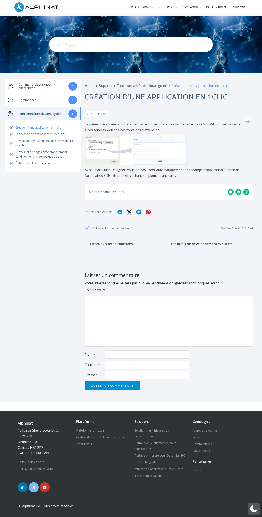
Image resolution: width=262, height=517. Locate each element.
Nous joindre (201, 451)
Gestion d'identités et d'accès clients (100, 437)
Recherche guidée (146, 462)
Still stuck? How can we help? (112, 228)
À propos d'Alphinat (206, 430)
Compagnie (190, 7)
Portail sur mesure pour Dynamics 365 (159, 455)
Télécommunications (148, 476)
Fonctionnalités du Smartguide (142, 85)
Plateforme (140, 7)
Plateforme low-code (90, 430)
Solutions (166, 7)
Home (89, 85)
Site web (91, 375)
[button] (254, 509)
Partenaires (216, 7)
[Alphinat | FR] (38, 7)
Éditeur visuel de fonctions (111, 243)
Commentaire (95, 292)
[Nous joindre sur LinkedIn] (23, 487)
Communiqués (202, 444)
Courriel (92, 365)
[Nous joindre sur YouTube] (45, 487)
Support (240, 7)
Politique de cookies (31, 462)
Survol (197, 470)
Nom (90, 354)
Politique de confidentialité (35, 469)
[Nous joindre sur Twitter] (34, 487)
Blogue (197, 437)
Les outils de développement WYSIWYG (202, 243)
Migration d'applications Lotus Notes (158, 469)
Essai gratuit (84, 444)
